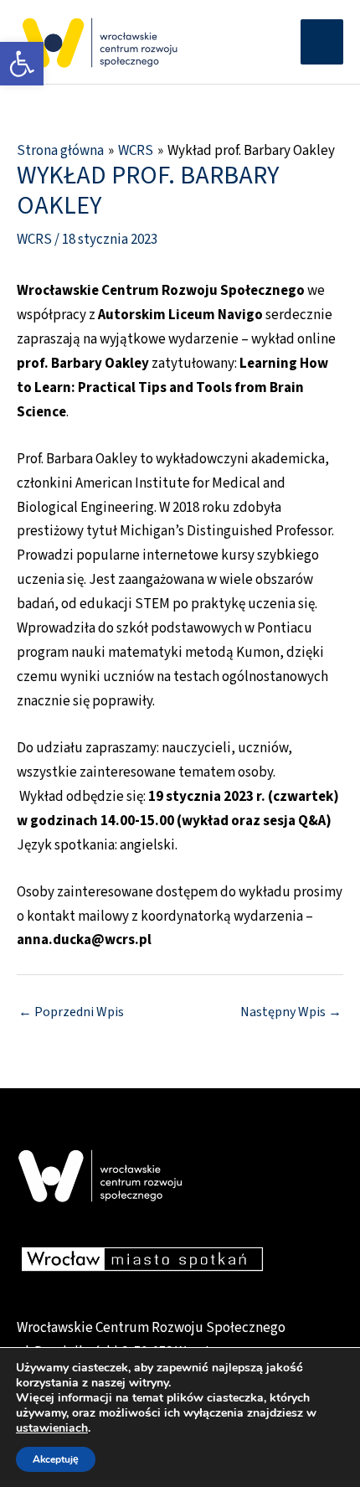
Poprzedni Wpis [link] (71, 1012)
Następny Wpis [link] (291, 1012)
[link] (22, 63)
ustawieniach (52, 1428)
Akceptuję (56, 1459)
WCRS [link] (34, 240)
